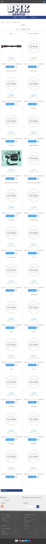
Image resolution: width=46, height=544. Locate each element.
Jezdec (11, 331)
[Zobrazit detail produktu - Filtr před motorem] (11, 232)
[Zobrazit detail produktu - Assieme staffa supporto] (11, 83)
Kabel (34, 369)
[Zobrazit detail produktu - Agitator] (11, 46)
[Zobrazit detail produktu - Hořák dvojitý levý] (33, 307)
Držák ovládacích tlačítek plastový (33, 182)
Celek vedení (11, 145)
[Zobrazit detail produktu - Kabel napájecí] (11, 419)
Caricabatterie (34, 108)
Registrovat (37, 2)
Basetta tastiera (33, 70)
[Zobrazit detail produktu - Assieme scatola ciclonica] (33, 46)
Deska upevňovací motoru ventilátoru (11, 182)
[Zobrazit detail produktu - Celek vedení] (11, 158)
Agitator (11, 33)
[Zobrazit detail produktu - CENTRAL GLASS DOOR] (33, 158)
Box (11, 108)
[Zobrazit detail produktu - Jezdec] (11, 344)
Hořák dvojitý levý (33, 294)
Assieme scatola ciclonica (34, 33)
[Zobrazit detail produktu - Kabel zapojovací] (33, 493)
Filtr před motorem (11, 220)
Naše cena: (3, 64)
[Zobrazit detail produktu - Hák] (33, 270)
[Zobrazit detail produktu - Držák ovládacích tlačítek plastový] (33, 195)
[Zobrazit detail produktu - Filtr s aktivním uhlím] (33, 232)
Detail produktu (10, 66)
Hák (33, 257)
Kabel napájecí (11, 406)
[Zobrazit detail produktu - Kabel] (33, 382)
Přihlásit (40, 2)
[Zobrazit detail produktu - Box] (11, 121)
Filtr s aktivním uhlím (34, 220)
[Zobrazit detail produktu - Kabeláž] (11, 531)
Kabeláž (11, 518)
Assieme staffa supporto (11, 70)
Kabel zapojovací (33, 480)
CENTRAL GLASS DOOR (33, 145)
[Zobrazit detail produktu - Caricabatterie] (33, 121)
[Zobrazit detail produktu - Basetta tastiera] (33, 83)
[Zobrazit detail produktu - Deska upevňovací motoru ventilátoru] (11, 195)
